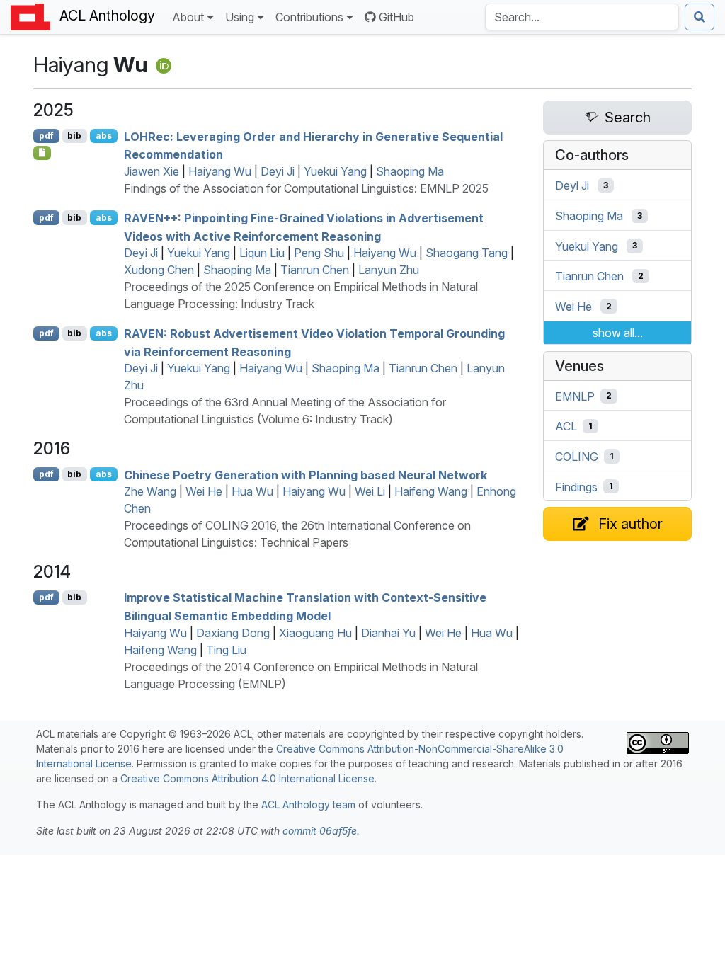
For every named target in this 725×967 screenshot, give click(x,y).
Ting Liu (226, 650)
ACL (566, 426)
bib (74, 135)
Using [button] (239, 17)
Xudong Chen (159, 270)
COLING (576, 457)
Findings (576, 486)
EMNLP (575, 396)
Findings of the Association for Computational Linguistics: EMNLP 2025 (306, 188)
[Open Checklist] (42, 153)
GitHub (396, 17)
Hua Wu (252, 491)
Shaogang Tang (467, 253)
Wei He (203, 491)
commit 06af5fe (319, 831)
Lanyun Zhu (388, 270)
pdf (46, 135)
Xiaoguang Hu (315, 633)
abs (104, 135)
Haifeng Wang (430, 491)
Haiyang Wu (219, 171)
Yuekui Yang (335, 171)
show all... (618, 333)
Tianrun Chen (314, 270)
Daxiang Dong (233, 633)
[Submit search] (699, 17)
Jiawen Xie (151, 171)
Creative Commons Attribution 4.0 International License (247, 778)
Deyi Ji (278, 171)
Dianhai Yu (388, 633)
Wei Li (370, 491)
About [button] (188, 17)
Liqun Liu (262, 253)
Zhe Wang (150, 491)
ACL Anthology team (308, 805)
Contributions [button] (309, 17)
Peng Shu (319, 253)
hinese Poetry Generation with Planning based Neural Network (305, 474)
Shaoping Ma (410, 171)
